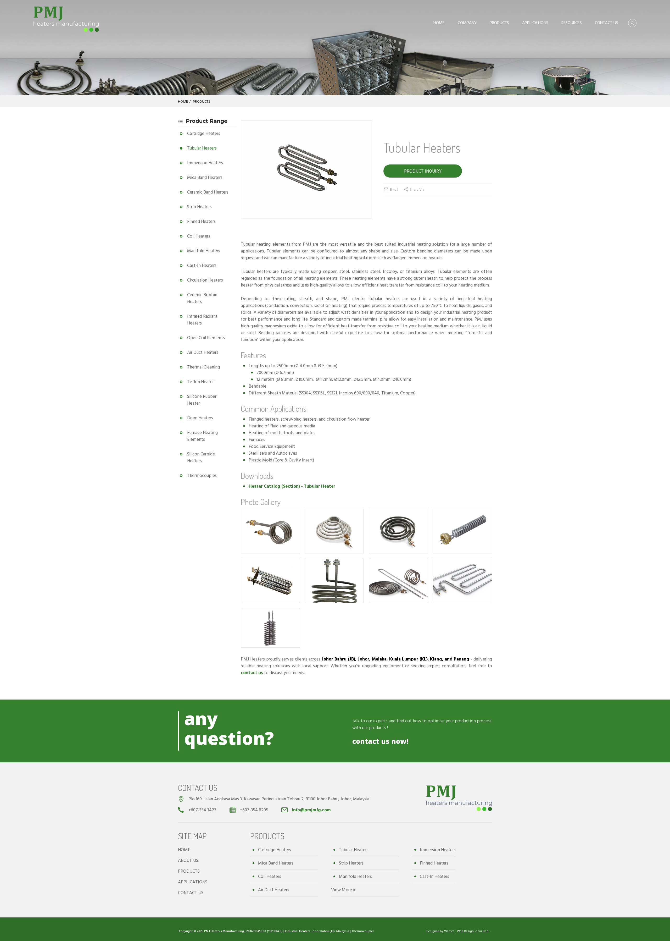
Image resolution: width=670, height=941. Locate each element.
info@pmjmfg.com (311, 809)
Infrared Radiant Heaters (202, 319)
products (377, 727)
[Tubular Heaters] (306, 206)
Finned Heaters (201, 221)
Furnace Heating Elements (202, 435)
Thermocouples (202, 475)
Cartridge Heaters (203, 133)
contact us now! (380, 741)
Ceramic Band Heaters (207, 192)
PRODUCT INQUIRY (423, 171)
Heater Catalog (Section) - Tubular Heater (292, 486)
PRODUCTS (499, 22)
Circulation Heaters (205, 280)
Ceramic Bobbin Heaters (202, 298)
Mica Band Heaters (204, 177)
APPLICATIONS (535, 22)
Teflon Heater (200, 381)
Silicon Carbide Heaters (201, 457)
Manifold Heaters (203, 250)
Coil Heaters (198, 236)
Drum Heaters (200, 417)
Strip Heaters (199, 206)
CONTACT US (606, 22)
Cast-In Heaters (201, 265)
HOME (439, 22)
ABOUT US (188, 860)
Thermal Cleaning (203, 367)
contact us (252, 672)
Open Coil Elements (206, 337)
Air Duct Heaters (202, 352)
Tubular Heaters (202, 148)
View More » (343, 889)
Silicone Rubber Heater (201, 399)
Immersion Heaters (205, 162)
